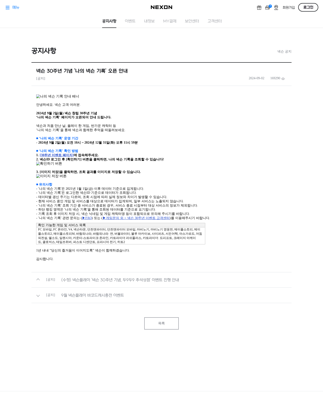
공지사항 (109, 21)
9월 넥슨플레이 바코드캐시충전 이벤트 (92, 295)
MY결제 (169, 21)
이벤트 (130, 21)
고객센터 (215, 21)
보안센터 (192, 21)
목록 (161, 323)
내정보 (149, 21)
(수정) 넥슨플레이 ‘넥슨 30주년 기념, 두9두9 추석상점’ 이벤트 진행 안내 (120, 280)
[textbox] (161, 177)
